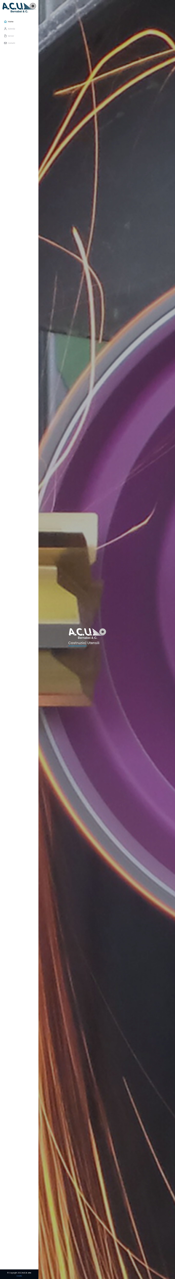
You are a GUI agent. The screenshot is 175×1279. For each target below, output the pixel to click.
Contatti (11, 43)
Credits (19, 1276)
